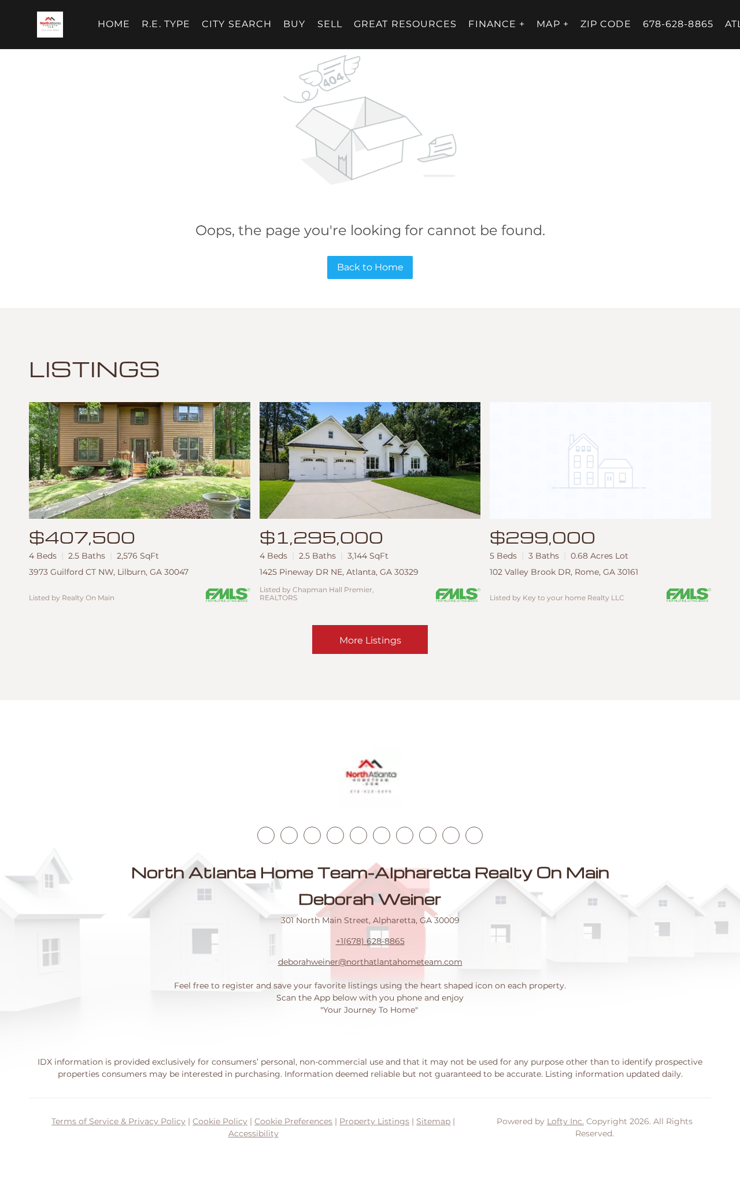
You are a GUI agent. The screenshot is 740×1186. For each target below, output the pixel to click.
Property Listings (374, 1121)
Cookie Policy (220, 1121)
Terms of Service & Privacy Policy (118, 1121)
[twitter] (312, 835)
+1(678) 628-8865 (370, 941)
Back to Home (370, 267)
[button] (50, 25)
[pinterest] (451, 835)
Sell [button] (329, 23)
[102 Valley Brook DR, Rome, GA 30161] (600, 460)
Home (114, 23)
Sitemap (433, 1121)
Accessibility (253, 1133)
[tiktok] (404, 835)
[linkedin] (289, 835)
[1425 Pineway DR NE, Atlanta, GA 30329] (370, 460)
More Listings (370, 640)
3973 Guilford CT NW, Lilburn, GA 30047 (108, 572)
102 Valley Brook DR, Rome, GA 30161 (564, 572)
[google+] (474, 835)
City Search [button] (237, 23)
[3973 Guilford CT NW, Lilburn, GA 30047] (139, 460)
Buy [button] (294, 23)
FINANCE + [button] (496, 23)
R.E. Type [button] (166, 23)
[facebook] (266, 835)
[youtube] (381, 835)
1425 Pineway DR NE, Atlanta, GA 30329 (339, 572)
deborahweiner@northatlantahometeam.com (370, 962)
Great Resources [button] (405, 23)
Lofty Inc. (565, 1121)
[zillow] (335, 835)
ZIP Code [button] (605, 23)
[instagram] (358, 835)
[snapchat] (427, 835)
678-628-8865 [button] (678, 23)
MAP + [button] (552, 23)
